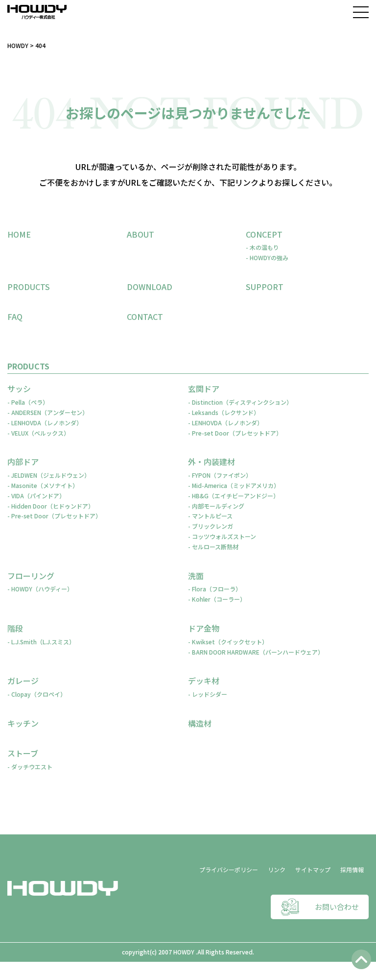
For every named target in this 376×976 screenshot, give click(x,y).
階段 (15, 628)
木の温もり (264, 247)
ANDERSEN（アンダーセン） (49, 412)
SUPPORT (264, 287)
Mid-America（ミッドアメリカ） (236, 485)
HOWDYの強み (269, 257)
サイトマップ (312, 869)
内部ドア (23, 462)
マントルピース (212, 516)
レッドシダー (209, 694)
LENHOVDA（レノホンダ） (46, 422)
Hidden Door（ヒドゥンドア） (52, 506)
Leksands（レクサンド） (225, 412)
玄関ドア (203, 389)
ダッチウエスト (31, 766)
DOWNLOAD (149, 287)
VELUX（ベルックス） (40, 433)
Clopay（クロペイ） (38, 694)
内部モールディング (218, 506)
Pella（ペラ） (29, 402)
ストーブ (22, 753)
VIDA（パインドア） (38, 495)
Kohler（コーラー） (219, 599)
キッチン (23, 723)
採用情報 (352, 869)
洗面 (196, 576)
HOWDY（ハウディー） (42, 589)
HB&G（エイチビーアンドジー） (235, 495)
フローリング (30, 576)
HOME (19, 234)
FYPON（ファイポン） (222, 475)
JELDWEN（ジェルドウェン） (50, 475)
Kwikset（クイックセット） (230, 641)
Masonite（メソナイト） (44, 485)
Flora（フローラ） (216, 589)
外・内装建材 (211, 462)
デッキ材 (203, 681)
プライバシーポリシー (228, 869)
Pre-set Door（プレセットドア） (237, 433)
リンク (276, 869)
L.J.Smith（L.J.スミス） (43, 641)
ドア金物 (203, 628)
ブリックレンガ (212, 526)
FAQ (15, 316)
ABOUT (140, 234)
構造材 (200, 723)
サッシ (19, 389)
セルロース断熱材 (215, 546)
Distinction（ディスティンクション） (242, 402)
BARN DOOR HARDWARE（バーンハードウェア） (258, 652)
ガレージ (23, 681)
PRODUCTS (28, 287)
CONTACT (145, 316)
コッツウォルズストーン (224, 536)
